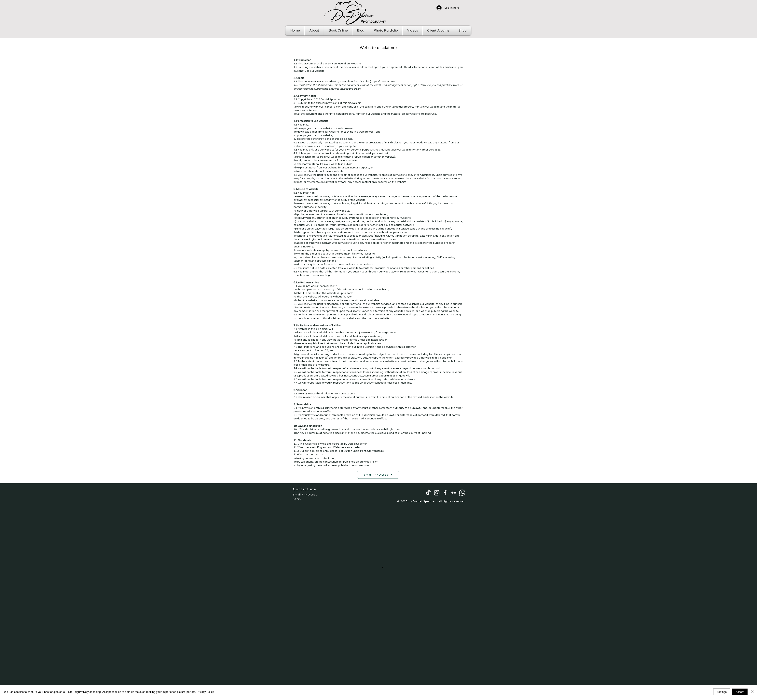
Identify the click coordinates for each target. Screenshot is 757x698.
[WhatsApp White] (462, 493)
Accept (740, 692)
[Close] (752, 692)
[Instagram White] (437, 493)
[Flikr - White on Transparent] (454, 493)
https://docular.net (382, 81)
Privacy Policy (205, 692)
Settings (722, 692)
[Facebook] (445, 493)
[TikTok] (428, 493)
